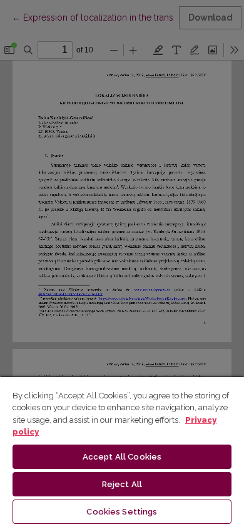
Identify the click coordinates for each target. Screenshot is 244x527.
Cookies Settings (121, 511)
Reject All (122, 484)
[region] (122, 451)
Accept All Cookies (122, 456)
